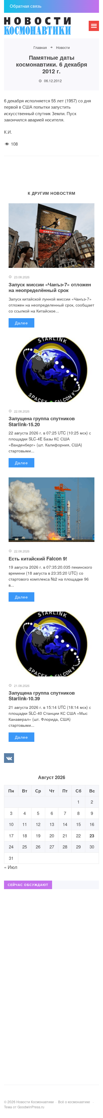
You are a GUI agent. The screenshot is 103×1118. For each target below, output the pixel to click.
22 (78, 835)
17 (11, 835)
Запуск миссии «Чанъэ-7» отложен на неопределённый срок (50, 287)
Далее (21, 323)
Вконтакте (9, 758)
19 (38, 835)
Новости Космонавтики (47, 28)
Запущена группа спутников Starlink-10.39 (42, 695)
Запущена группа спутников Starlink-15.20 (42, 421)
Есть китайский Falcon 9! (38, 558)
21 (65, 835)
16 (92, 824)
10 (11, 824)
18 (24, 835)
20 (51, 835)
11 (24, 824)
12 (38, 824)
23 (92, 836)
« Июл (10, 867)
